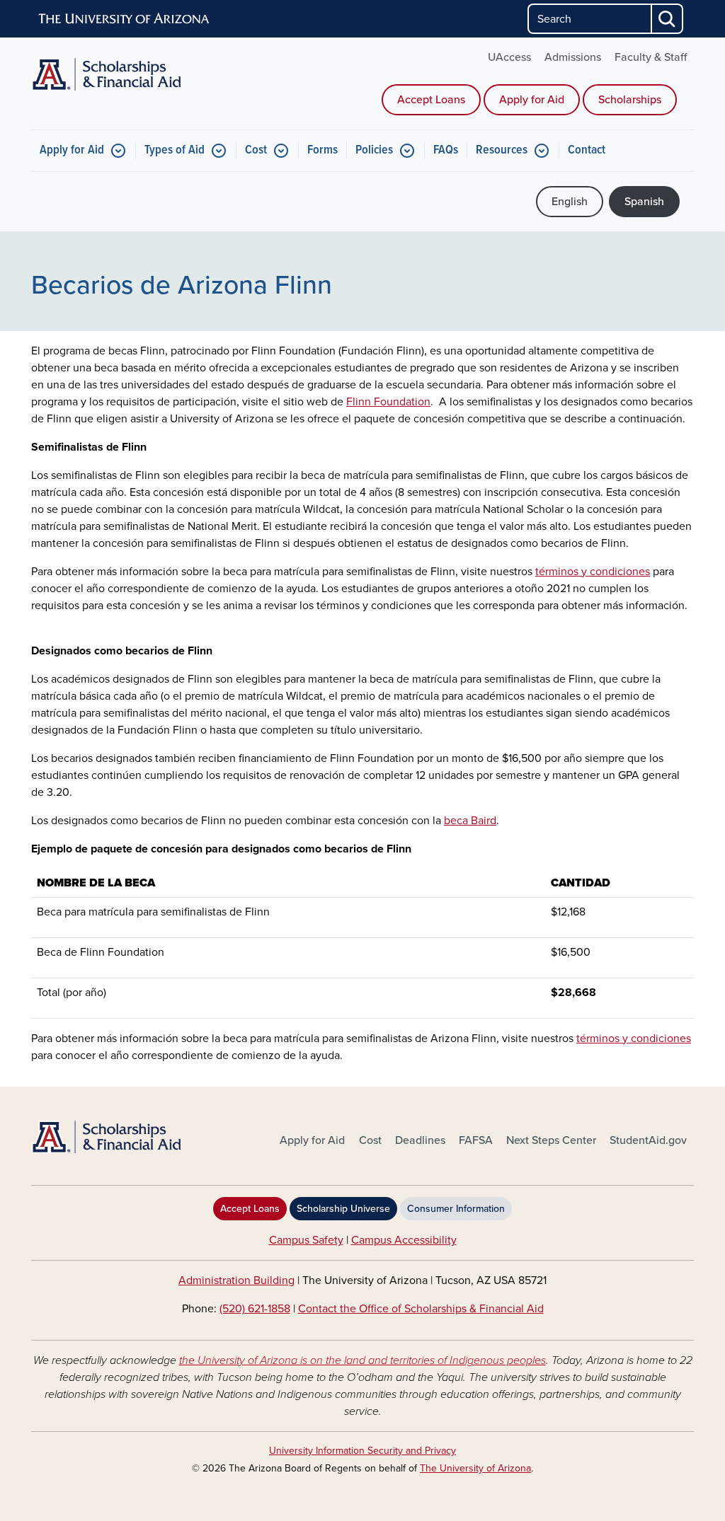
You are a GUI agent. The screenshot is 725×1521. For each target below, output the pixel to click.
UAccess (509, 57)
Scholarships (629, 100)
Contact (586, 150)
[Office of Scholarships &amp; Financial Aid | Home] (136, 1137)
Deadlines (420, 1140)
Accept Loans (431, 100)
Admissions (572, 57)
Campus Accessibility (404, 1240)
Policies (374, 150)
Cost (256, 150)
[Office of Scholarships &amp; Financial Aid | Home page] (136, 74)
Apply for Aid (531, 100)
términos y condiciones (592, 572)
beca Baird (470, 821)
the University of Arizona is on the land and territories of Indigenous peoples (362, 1360)
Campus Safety (306, 1240)
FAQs (445, 150)
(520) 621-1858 (254, 1309)
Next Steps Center (551, 1140)
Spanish (644, 202)
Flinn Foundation (388, 402)
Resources (501, 150)
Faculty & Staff (651, 57)
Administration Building (236, 1280)
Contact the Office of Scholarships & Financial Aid (421, 1309)
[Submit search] (667, 19)
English (570, 202)
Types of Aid (174, 150)
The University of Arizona (475, 1468)
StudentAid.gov (648, 1140)
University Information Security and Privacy (362, 1451)
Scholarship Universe (343, 1209)
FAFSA (476, 1140)
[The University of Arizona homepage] (125, 19)
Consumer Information (456, 1209)
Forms (322, 150)
